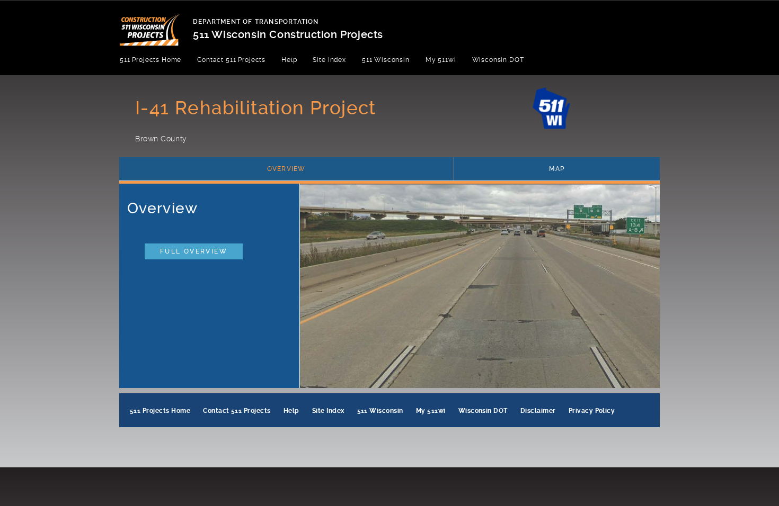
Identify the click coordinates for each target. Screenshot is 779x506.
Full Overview (193, 251)
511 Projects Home (150, 60)
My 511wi (441, 60)
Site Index (329, 60)
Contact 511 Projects (231, 60)
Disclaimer (538, 410)
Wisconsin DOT (498, 60)
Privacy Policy (592, 410)
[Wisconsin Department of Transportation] (156, 23)
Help (289, 60)
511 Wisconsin (386, 60)
